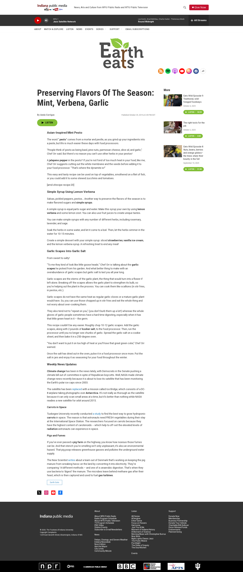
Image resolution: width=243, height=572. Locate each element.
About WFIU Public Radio (105, 516)
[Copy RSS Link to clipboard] (161, 71)
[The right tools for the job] (173, 127)
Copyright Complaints (48, 532)
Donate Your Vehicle (178, 523)
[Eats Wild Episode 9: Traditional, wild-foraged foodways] (173, 100)
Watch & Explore (53, 29)
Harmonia (135, 525)
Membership (174, 518)
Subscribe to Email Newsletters (108, 530)
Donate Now (174, 516)
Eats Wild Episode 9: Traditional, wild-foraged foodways (193, 98)
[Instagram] (189, 71)
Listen (70, 29)
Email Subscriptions (137, 29)
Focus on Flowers (139, 523)
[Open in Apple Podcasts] (175, 71)
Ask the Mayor (100, 546)
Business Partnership (178, 521)
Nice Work (135, 536)
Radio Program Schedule (105, 518)
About (37, 29)
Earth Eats (54, 482)
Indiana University (66, 530)
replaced (77, 389)
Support (115, 29)
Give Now (200, 7)
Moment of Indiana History (143, 530)
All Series (135, 516)
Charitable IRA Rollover (179, 525)
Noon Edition (100, 544)
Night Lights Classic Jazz (142, 539)
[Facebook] (196, 71)
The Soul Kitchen (138, 548)
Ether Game (136, 521)
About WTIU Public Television (107, 521)
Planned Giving (175, 532)
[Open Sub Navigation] (106, 29)
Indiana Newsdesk (102, 542)
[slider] (50, 20)
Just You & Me (137, 527)
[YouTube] (182, 71)
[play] (38, 20)
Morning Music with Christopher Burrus (148, 534)
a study (97, 413)
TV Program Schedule (104, 523)
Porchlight (135, 543)
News (79, 29)
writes (71, 460)
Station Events (100, 527)
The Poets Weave (139, 541)
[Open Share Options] (203, 71)
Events (89, 29)
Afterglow (135, 518)
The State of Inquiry (140, 545)
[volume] (46, 20)
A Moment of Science (141, 532)
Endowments (174, 530)
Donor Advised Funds (178, 527)
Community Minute (103, 551)
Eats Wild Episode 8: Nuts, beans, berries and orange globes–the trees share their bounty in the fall (193, 152)
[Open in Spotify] (168, 71)
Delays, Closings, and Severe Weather (111, 540)
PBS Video (99, 525)
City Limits (99, 549)
